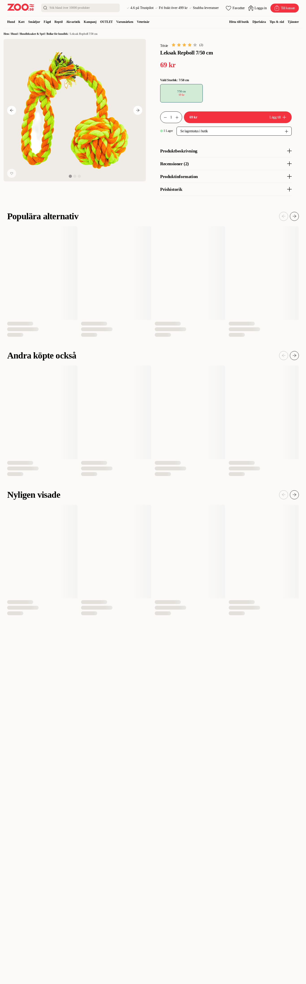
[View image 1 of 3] (70, 176)
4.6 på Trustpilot (141, 8)
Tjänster (293, 22)
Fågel (47, 22)
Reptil (58, 22)
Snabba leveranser (206, 8)
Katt (21, 22)
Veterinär (143, 22)
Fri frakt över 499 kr (173, 8)
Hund (11, 22)
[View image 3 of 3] (79, 176)
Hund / (15, 33)
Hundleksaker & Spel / (33, 33)
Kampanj (90, 22)
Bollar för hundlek (57, 33)
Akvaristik (73, 22)
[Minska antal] (179, 117)
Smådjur (34, 22)
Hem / (7, 33)
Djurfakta (259, 22)
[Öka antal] (163, 117)
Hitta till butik (239, 22)
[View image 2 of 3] (74, 176)
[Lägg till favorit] (11, 173)
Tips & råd (276, 22)
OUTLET (106, 22)
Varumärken (124, 22)
